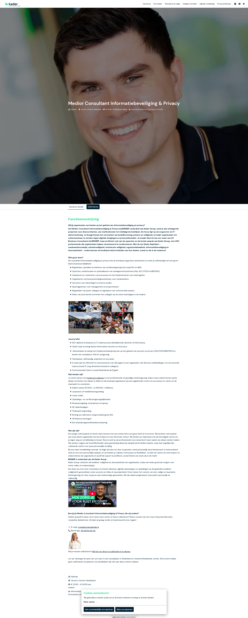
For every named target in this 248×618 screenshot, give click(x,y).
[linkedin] (239, 4)
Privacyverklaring (224, 4)
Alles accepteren (124, 609)
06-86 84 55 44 (88, 530)
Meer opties (89, 602)
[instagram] (235, 4)
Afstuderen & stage (172, 4)
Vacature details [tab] (76, 207)
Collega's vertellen (190, 4)
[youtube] (244, 4)
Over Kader (157, 4)
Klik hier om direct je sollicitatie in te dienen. (111, 551)
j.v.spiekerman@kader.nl (88, 527)
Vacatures (147, 4)
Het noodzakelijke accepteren (99, 609)
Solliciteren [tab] (93, 207)
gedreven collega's (95, 378)
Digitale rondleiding (207, 4)
